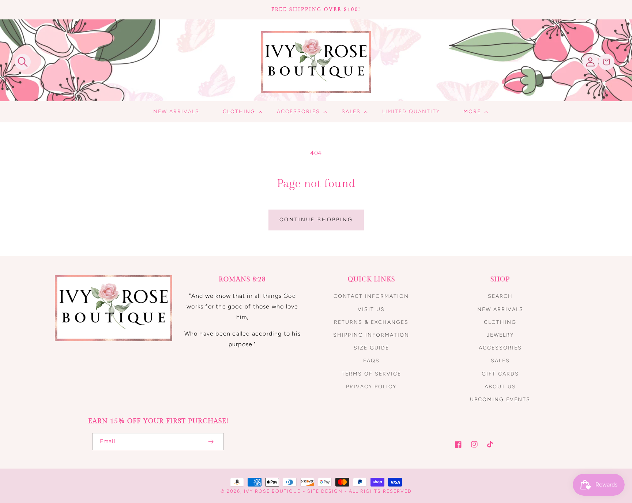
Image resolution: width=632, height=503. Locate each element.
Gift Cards (500, 374)
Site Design (325, 491)
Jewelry (500, 335)
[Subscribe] (210, 441)
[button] (23, 62)
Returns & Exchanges (371, 322)
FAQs (371, 361)
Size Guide (371, 348)
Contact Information (371, 296)
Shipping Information (371, 335)
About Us (500, 387)
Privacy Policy (371, 387)
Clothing (500, 322)
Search (500, 296)
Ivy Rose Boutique (272, 491)
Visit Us (371, 309)
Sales (500, 361)
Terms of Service (371, 374)
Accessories (500, 348)
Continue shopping (316, 220)
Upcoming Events (500, 399)
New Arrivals (500, 309)
